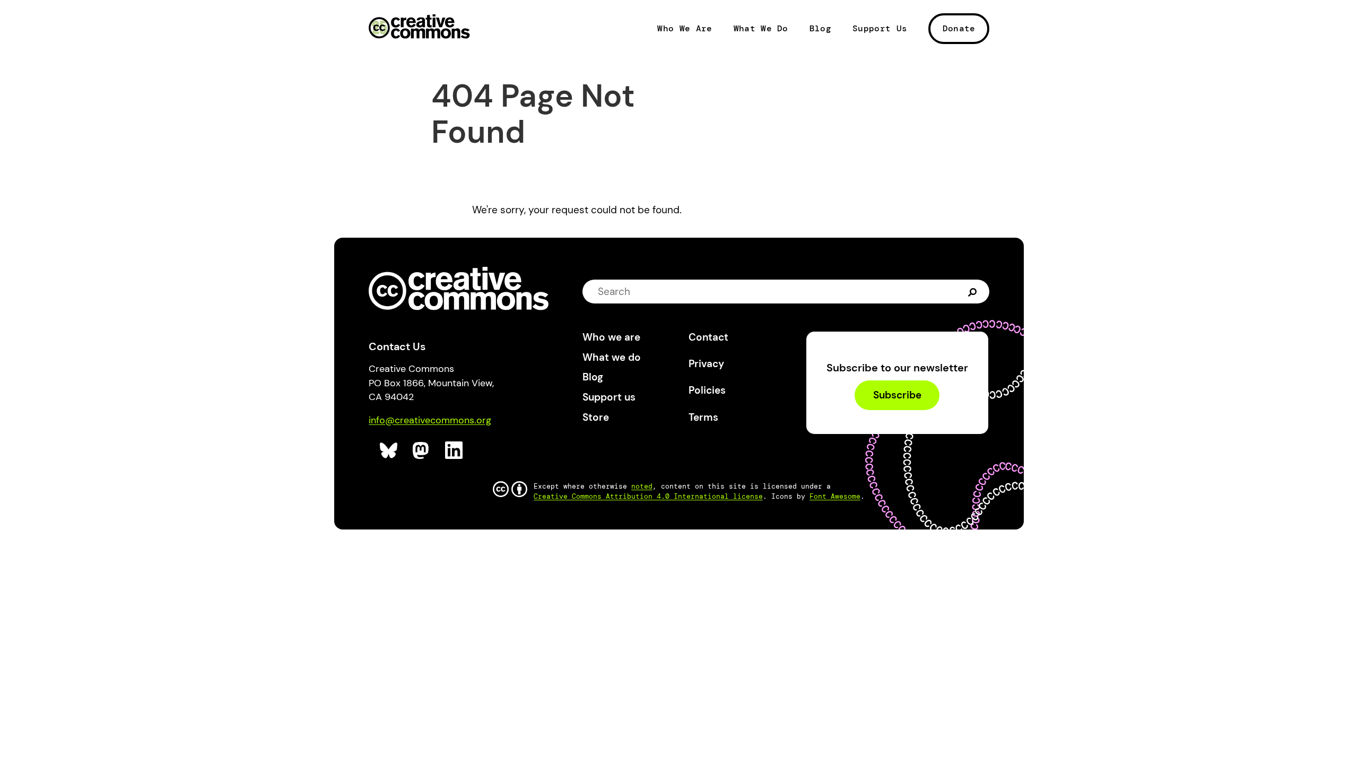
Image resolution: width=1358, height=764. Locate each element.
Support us (609, 397)
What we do (611, 357)
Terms (703, 417)
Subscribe (897, 395)
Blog (820, 28)
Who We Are (684, 28)
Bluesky (389, 450)
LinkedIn (454, 450)
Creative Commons (419, 27)
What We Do (761, 28)
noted (641, 486)
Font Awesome (834, 496)
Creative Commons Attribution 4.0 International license (648, 496)
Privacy (706, 363)
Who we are (611, 337)
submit (973, 291)
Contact (708, 337)
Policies (707, 390)
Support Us (879, 28)
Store (595, 417)
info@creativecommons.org (430, 420)
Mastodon (422, 450)
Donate (959, 28)
